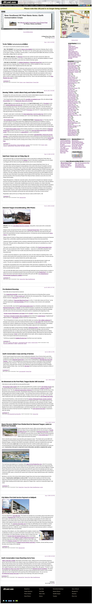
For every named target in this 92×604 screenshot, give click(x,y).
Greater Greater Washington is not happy (14, 313)
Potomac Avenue (12, 540)
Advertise (74, 593)
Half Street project (33, 327)
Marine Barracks (72, 134)
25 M (69, 45)
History (41, 596)
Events (21, 82)
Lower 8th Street (64, 148)
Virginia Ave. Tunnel (73, 72)
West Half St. (15, 342)
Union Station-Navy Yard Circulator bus (33, 114)
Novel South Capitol (73, 65)
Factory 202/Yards (73, 57)
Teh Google (15, 317)
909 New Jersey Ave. (73, 115)
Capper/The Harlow (73, 68)
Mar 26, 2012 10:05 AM (49, 90)
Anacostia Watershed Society (39, 130)
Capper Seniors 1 (72, 129)
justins (46, 144)
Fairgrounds (50, 138)
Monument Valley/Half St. (8, 343)
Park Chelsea (71, 90)
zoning (25, 343)
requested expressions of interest (23, 390)
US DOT (31, 313)
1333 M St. (71, 50)
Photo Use (74, 596)
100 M (69, 117)
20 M (69, 128)
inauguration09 (22, 371)
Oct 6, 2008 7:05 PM (50, 422)
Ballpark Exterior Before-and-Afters (26, 542)
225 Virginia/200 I (72, 107)
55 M (69, 116)
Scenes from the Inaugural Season (16, 536)
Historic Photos (76, 143)
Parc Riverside (71, 97)
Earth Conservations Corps (13, 128)
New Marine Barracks (73, 54)
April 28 (18, 307)
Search (32, 5)
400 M (69, 124)
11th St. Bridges (72, 96)
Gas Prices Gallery (77, 148)
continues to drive (44, 388)
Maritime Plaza (71, 135)
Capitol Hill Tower (72, 131)
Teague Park (71, 113)
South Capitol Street (65, 146)
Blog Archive (75, 140)
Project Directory (18, 5)
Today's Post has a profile (8, 560)
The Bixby (70, 85)
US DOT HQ (71, 127)
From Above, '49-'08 (77, 147)
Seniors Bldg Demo (73, 123)
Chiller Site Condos (73, 47)
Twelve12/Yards (72, 99)
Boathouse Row (64, 151)
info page (27, 366)
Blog (2, 5)
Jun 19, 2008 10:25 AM (50, 556)
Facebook (46, 103)
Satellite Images (56, 593)
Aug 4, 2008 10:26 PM (50, 495)
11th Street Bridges (12, 144)
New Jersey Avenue (65, 143)
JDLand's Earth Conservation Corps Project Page (33, 22)
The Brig (70, 89)
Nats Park (26, 5)
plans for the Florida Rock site (34, 464)
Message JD (75, 591)
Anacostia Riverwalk (65, 142)
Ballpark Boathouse (24, 62)
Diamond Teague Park (36, 62)
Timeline (55, 596)
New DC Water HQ (72, 69)
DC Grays (29, 109)
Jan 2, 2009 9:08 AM (50, 379)
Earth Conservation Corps (45, 247)
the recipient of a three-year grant (10, 568)
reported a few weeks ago (19, 523)
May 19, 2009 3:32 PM (49, 154)
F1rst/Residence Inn (73, 80)
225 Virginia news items (47, 396)
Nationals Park (71, 121)
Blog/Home (27, 588)
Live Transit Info (79, 164)
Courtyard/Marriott (72, 132)
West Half (70, 64)
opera (24, 82)
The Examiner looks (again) (10, 386)
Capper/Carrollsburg (65, 140)
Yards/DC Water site (73, 53)
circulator (27, 144)
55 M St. (10, 342)
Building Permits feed (21, 338)
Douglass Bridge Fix (73, 125)
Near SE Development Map (82, 163)
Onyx (69, 119)
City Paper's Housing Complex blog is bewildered (16, 316)
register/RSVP (24, 132)
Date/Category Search (77, 157)
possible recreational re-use (33, 99)
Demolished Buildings (77, 142)
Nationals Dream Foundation (40, 568)
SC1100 (70, 58)
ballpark (26, 160)
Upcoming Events (79, 165)
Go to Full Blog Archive (28, 31)
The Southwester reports (10, 120)
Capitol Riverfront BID (11, 294)
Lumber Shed (71, 100)
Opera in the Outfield (27, 49)
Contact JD (43, 5)
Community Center (72, 88)
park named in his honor (39, 408)
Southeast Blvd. (72, 95)
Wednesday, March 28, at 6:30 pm (24, 101)
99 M (69, 73)
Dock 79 (70, 86)
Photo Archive (8, 5)
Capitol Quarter (71, 105)
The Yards (62, 147)
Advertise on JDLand (75, 40)
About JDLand (75, 588)
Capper (29, 342)
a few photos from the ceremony (21, 225)
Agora (69, 74)
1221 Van (70, 76)
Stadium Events (29, 82)
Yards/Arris (70, 92)
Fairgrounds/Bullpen (21, 144)
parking (15, 343)
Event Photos (27, 596)
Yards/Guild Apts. (72, 66)
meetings (5, 145)
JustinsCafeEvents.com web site (13, 105)
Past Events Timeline (77, 144)
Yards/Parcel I (72, 46)
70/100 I (70, 120)
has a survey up (20, 296)
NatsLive (20, 56)
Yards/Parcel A (72, 49)
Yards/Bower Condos (73, 70)
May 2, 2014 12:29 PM (49, 42)
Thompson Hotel (72, 62)
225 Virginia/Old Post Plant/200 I (14, 413)
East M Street (63, 150)
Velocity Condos (72, 112)
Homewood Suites (72, 82)
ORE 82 (70, 84)
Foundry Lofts (71, 108)
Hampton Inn (71, 93)
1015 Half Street (72, 109)
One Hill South (71, 81)
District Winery (71, 77)
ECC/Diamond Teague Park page (10, 573)
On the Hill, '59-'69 (76, 146)
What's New (42, 593)
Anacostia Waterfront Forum (21, 300)
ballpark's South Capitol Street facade (24, 537)
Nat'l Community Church (74, 55)
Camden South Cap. (73, 103)
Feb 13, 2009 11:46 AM (49, 205)
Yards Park (70, 111)
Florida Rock (42, 272)
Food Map (41, 591)
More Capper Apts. (73, 51)
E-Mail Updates (65, 167)
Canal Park (70, 104)
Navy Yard (62, 152)
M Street (62, 144)
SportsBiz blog (16, 515)
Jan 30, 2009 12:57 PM (49, 287)
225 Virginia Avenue (46, 386)
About (37, 5)
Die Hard (15, 297)
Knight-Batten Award (80, 167)
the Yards (38, 321)
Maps (82, 143)
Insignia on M (71, 78)
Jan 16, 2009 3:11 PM (49, 351)
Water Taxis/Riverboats (30, 279)
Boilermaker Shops (73, 101)
